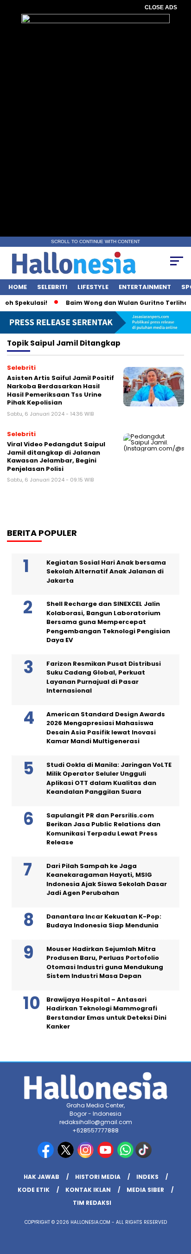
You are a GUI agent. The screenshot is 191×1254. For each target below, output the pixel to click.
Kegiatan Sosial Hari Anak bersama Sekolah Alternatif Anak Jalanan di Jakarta (106, 571)
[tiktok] (144, 1155)
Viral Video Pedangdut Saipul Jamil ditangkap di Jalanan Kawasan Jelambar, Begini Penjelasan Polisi (56, 456)
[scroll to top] (178, 1200)
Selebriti (52, 287)
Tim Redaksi (92, 1203)
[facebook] (47, 1155)
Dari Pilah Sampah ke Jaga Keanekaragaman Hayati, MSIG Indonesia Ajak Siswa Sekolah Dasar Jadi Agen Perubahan (106, 880)
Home (17, 287)
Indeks (147, 1177)
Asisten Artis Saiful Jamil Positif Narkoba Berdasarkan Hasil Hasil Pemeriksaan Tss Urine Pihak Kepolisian (60, 390)
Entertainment (145, 287)
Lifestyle (92, 287)
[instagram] (86, 1155)
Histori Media (98, 1177)
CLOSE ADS (161, 7)
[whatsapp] (125, 1155)
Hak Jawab (41, 1177)
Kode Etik (34, 1190)
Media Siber (145, 1190)
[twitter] (66, 1155)
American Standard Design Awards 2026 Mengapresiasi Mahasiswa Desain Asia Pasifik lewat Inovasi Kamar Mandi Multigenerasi (105, 728)
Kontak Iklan (88, 1190)
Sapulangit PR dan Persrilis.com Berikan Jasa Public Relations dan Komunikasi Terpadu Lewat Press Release (103, 829)
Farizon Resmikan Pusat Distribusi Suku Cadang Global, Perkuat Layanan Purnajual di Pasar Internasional (103, 677)
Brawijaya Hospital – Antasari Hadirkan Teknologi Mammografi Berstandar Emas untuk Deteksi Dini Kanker (106, 1013)
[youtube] (106, 1155)
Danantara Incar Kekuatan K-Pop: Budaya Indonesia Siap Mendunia (103, 921)
